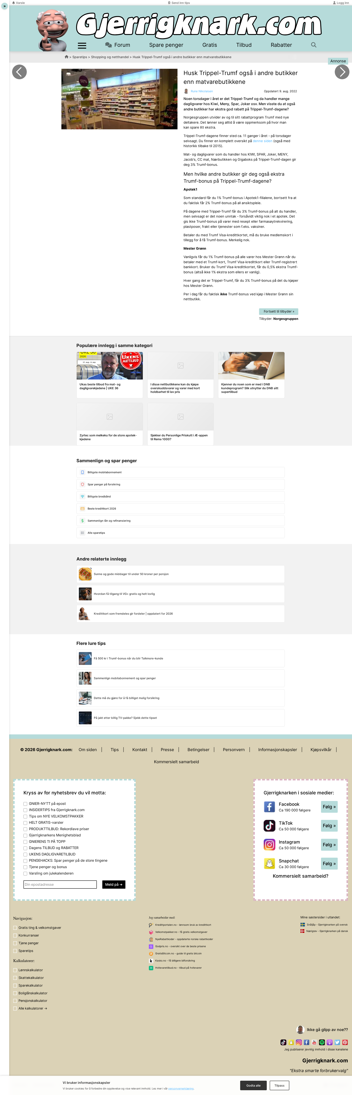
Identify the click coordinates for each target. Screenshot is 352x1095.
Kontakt (139, 749)
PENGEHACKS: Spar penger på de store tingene (68, 860)
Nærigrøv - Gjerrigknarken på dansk (327, 931)
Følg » (329, 806)
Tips (115, 749)
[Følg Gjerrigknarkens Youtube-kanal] (314, 1042)
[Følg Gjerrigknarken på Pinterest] (345, 1042)
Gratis (209, 45)
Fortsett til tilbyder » (279, 311)
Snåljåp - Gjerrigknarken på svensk (327, 924)
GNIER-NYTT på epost (47, 803)
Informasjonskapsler (277, 749)
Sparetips (79, 57)
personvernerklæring (181, 1088)
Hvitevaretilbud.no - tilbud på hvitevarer (178, 967)
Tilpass (279, 1085)
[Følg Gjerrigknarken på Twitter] (337, 1042)
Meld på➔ (113, 884)
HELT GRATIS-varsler (46, 822)
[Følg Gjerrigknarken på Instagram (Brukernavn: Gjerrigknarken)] (299, 1042)
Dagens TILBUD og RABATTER (53, 848)
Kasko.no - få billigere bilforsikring (175, 960)
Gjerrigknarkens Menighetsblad (55, 835)
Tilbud (244, 45)
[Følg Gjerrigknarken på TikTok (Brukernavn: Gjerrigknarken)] (283, 1042)
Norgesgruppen (285, 319)
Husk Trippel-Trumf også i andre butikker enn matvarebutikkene (182, 57)
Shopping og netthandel (110, 57)
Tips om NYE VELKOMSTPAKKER (56, 816)
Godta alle (253, 1085)
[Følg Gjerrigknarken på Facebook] (306, 1042)
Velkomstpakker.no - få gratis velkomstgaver (181, 931)
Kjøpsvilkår (321, 749)
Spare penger (166, 45)
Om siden (88, 749)
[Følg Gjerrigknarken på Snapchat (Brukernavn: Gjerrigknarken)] (291, 1042)
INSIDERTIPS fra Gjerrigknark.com (57, 810)
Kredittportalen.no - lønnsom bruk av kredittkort (183, 924)
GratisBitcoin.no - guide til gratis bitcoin (178, 953)
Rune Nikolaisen (202, 91)
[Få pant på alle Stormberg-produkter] (342, 72)
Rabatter (281, 45)
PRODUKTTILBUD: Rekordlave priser (59, 829)
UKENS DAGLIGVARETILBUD (52, 854)
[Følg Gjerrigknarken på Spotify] (322, 1042)
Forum (122, 45)
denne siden (262, 141)
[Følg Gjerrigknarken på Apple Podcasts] (330, 1042)
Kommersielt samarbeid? (300, 876)
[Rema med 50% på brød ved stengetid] (19, 72)
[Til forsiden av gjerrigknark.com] (52, 30)
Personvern (234, 749)
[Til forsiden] (199, 26)
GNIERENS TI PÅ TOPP (47, 841)
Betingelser (198, 749)
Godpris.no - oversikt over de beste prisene (180, 946)
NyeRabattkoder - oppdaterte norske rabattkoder (184, 939)
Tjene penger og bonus (48, 867)
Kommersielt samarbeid (176, 761)
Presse (167, 749)
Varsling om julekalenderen (51, 873)
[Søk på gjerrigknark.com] (315, 45)
